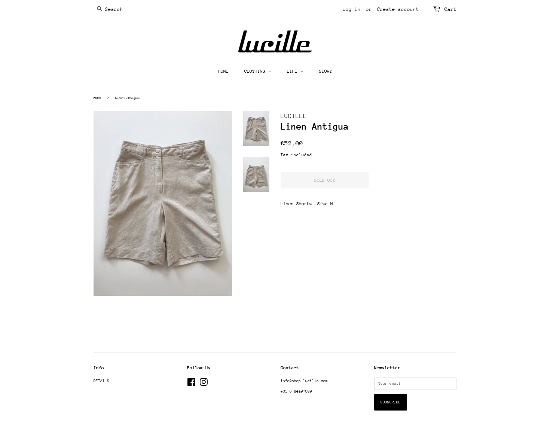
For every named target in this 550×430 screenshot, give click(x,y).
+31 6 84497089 (296, 391)
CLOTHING (256, 71)
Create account (398, 9)
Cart (450, 9)
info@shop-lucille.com (304, 381)
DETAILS (101, 381)
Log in (352, 9)
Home (97, 98)
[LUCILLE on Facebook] (191, 384)
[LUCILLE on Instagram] (203, 384)
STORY (325, 71)
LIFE (293, 71)
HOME (223, 71)
